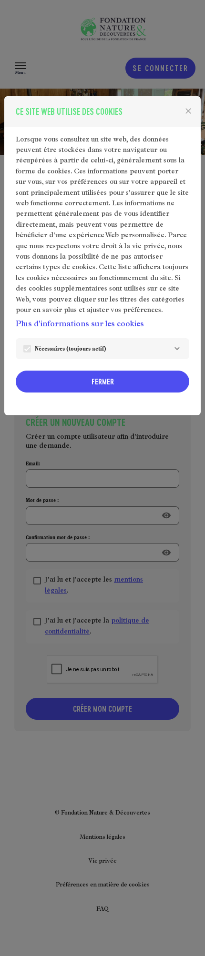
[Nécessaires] (177, 348)
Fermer (103, 381)
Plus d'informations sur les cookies (80, 325)
